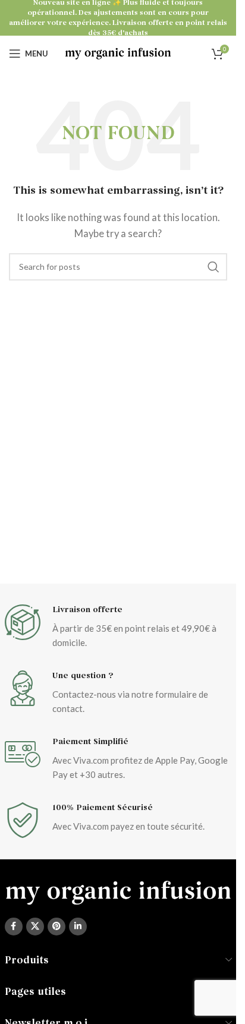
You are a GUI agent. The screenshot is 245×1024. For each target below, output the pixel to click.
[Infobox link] (118, 627)
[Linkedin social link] (78, 926)
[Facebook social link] (14, 926)
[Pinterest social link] (56, 926)
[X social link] (35, 926)
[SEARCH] (213, 267)
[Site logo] (118, 52)
